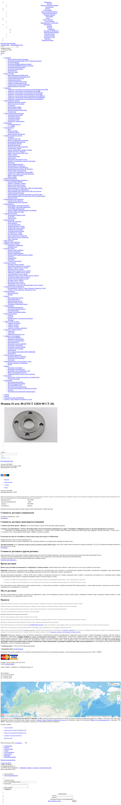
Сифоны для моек (13, 325)
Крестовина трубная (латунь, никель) (19, 266)
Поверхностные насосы (15, 301)
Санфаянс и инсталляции (12, 336)
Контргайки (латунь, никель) (16, 283)
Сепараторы (11, 105)
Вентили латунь (13, 197)
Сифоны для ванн (13, 326)
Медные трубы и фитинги (12, 242)
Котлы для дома (9, 73)
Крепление (11, 162)
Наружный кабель (13, 310)
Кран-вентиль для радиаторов (17, 186)
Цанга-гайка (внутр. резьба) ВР (17, 236)
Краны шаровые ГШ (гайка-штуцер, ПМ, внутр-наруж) (24, 191)
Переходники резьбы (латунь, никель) (19, 271)
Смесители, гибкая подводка (13, 329)
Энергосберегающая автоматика (14, 113)
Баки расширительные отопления (18, 59)
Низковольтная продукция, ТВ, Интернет (20, 169)
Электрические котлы (14, 80)
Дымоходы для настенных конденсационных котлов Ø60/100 (26, 97)
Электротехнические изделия (13, 135)
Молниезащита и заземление (16, 166)
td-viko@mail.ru (18, 649)
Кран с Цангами (13, 239)
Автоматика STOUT (14, 116)
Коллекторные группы (15, 108)
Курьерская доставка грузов (57, 632)
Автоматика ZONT (13, 119)
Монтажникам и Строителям (49, 23)
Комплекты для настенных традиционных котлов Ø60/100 (25, 99)
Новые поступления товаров (49, 5)
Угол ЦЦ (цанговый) (14, 224)
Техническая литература (49, 13)
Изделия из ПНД (9, 248)
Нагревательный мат (14, 145)
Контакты (48, 38)
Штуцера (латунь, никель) (16, 282)
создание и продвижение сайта (42, 768)
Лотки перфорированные (15, 164)
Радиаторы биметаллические (16, 67)
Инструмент (8, 375)
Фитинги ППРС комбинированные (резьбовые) (22, 210)
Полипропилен (8, 204)
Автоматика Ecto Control (15, 115)
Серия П (10, 315)
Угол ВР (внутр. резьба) (15, 232)
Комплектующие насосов (15, 302)
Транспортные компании (51, 32)
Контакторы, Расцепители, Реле (17, 159)
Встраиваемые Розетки (15, 143)
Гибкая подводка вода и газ (16, 334)
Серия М (10, 317)
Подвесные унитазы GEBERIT (17, 344)
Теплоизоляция (8, 305)
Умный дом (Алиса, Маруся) (16, 151)
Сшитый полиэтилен (10, 213)
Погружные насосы (14, 299)
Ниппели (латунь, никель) (16, 269)
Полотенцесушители (10, 313)
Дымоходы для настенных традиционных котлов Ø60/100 (25, 92)
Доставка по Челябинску (51, 31)
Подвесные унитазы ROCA (16, 340)
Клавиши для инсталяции (15, 348)
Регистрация (49, 40)
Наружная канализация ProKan (17, 387)
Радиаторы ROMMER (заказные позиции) (20, 65)
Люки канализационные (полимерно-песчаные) (22, 388)
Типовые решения (49, 15)
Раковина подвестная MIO (16, 339)
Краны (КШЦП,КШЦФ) (15, 181)
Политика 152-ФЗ (49, 37)
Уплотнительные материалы (12, 355)
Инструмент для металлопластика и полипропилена (23, 377)
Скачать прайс (5, 45)
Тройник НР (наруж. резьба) (16, 228)
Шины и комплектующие (15, 175)
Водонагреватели (9, 291)
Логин (54, 795)
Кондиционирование (10, 178)
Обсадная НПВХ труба (15, 385)
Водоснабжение (9, 127)
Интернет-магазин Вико (8, 43)
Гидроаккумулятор (13, 132)
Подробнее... (4, 518)
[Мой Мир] (6, 475)
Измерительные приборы (12, 243)
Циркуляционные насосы (15, 298)
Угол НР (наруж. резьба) (15, 234)
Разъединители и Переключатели (18, 147)
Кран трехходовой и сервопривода (18, 189)
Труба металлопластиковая (16, 231)
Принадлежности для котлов (16, 86)
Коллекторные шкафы (14, 107)
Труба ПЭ (11, 256)
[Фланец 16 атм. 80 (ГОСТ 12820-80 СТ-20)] (15, 425)
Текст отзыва (8, 787)
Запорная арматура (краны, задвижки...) (16, 180)
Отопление (7, 57)
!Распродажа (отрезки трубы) (16, 215)
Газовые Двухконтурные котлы (17, 83)
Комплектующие (13, 72)
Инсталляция (12, 350)
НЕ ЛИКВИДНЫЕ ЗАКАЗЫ (36, 625)
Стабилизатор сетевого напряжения (18, 84)
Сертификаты (49, 7)
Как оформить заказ (17, 45)
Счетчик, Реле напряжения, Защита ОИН (20, 172)
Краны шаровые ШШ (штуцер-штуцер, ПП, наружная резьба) (26, 196)
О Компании (48, 2)
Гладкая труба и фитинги (15, 201)
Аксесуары (11, 333)
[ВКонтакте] (2, 475)
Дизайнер (11, 320)
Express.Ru (71, 630)
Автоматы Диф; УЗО (14, 139)
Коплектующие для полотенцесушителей (20, 318)
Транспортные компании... (9, 560)
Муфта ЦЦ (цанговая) (14, 221)
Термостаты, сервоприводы (16, 121)
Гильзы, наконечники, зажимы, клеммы (20, 150)
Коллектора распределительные (17, 110)
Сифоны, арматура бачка (11, 321)
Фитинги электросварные (15, 253)
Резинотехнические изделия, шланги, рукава (17, 361)
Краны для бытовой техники (16, 185)
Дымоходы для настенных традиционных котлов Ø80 (24, 91)
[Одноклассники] (4, 475)
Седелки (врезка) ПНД (15, 261)
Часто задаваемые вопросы (49, 11)
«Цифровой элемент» (26, 768)
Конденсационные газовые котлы (18, 75)
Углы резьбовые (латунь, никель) (18, 274)
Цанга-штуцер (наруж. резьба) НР (18, 237)
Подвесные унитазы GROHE (16, 347)
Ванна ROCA (12, 353)
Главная (6, 394)
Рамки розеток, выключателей (17, 170)
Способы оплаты (49, 34)
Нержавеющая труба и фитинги (13, 199)
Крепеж (6, 366)
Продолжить (8, 775)
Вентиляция (8, 123)
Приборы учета (12, 247)
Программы (49, 16)
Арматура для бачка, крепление (17, 328)
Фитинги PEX (12, 218)
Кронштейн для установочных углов (19, 371)
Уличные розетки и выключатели (18, 167)
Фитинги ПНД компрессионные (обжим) (20, 255)
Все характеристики (7, 461)
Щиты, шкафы (12, 177)
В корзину (15, 775)
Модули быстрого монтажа (16, 104)
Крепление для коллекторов (16, 369)
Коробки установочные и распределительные (21, 161)
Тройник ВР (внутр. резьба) (16, 226)
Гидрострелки (12, 112)
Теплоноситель (12, 70)
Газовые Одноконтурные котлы (17, 81)
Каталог (47, 8)
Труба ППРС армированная (16, 209)
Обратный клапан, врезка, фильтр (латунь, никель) (23, 275)
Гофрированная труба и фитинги (18, 202)
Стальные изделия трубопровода (14, 286)
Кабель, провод (12, 154)
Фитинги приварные (14, 251)
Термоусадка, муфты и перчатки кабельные (21, 174)
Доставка (49, 27)
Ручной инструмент (14, 379)
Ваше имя (12, 782)
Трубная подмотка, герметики (17, 356)
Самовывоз (51, 29)
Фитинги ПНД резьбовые (15, 250)
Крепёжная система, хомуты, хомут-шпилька (21, 374)
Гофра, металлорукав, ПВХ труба (18, 153)
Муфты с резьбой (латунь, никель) (18, 267)
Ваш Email (7, 783)
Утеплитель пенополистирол (16, 309)
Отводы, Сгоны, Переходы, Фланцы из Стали (22, 290)
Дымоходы (7, 88)
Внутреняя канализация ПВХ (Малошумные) (21, 391)
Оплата (6, 487)
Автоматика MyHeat (14, 118)
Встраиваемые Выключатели (16, 142)
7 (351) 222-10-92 (6, 763)
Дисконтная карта (49, 35)
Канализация (8, 380)
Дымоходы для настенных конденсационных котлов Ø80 (25, 94)
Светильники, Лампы (14, 148)
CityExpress (65, 630)
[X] (8, 475)
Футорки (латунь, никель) (15, 280)
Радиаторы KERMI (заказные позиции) (20, 64)
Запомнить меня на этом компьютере (61, 799)
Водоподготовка (13, 131)
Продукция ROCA (13, 342)
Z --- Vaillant (11, 126)
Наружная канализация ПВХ (16, 383)
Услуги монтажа (48, 19)
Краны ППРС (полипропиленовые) (18, 205)
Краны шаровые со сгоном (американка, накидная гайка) (25, 194)
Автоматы (11, 137)
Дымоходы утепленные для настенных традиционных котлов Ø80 (28, 89)
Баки (9, 129)
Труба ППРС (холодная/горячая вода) (19, 207)
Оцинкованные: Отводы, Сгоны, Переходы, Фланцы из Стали (27, 288)
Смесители (11, 331)
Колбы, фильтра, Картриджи (16, 134)
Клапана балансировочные (16, 193)
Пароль (54, 797)
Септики (10, 390)
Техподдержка (47, 10)
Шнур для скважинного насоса (17, 372)
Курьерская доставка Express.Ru (72, 632)
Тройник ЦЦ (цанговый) (15, 229)
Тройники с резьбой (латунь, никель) (19, 272)
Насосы (6, 296)
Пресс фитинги (12, 223)
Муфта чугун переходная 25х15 (100, 720)
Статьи (48, 18)
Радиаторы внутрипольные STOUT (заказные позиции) (25, 61)
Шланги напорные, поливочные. (18, 363)
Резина (10, 364)
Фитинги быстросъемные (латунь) (18, 278)
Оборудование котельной (12, 100)
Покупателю (47, 24)
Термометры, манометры (15, 245)
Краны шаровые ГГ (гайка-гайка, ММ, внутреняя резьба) (25, 188)
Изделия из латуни (10, 263)
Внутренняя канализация (15, 382)
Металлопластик (9, 220)
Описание (6, 479)
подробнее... (18, 743)
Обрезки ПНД (12, 258)
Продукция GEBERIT (14, 337)
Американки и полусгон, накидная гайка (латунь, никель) (25, 285)
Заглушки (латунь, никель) (16, 264)
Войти (44, 40)
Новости (49, 4)
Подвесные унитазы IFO (15, 345)
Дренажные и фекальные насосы (18, 304)
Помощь (49, 26)
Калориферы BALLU (14, 124)
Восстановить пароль (54, 801)
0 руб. (2, 53)
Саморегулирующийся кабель (17, 312)
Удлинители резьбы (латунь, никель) (19, 277)
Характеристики (8, 482)
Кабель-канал (12, 158)
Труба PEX (11, 216)
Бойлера (10, 294)
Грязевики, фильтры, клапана (17, 102)
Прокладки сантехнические (16, 358)
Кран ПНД (11, 259)
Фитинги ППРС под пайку (16, 212)
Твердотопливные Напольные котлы (19, 77)
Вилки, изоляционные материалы (18, 140)
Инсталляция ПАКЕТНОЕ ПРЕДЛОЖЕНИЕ (21, 352)
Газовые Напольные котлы (16, 78)
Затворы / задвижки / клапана (17, 183)
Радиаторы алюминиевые (15, 69)
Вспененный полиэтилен (15, 307)
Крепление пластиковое (15, 367)
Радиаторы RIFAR (13, 62)
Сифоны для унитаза (14, 323)
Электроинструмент (14, 156)
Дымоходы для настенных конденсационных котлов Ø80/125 (26, 96)
